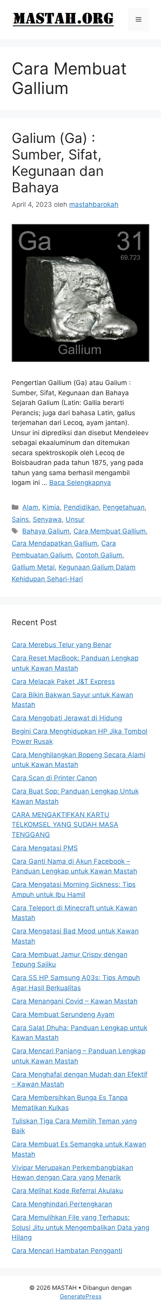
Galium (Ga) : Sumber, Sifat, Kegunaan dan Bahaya (58, 162)
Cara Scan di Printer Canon (54, 778)
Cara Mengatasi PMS (45, 848)
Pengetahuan (124, 507)
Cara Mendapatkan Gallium (54, 543)
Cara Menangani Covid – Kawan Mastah (75, 1001)
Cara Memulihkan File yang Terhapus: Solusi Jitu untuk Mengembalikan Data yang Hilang (80, 1227)
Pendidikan (81, 507)
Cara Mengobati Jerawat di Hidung (67, 718)
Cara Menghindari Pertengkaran (62, 1204)
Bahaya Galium (46, 531)
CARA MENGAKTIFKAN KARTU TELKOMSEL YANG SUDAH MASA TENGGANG (65, 825)
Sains (20, 519)
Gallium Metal (33, 567)
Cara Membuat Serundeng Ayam (63, 1014)
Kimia (51, 507)
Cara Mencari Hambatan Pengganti (67, 1251)
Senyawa (47, 519)
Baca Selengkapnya (80, 482)
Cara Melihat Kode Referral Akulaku (67, 1191)
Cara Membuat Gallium (109, 531)
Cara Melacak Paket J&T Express (63, 681)
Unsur (75, 519)
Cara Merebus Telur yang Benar (61, 645)
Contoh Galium (99, 555)
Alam (30, 507)
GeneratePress (81, 1296)
